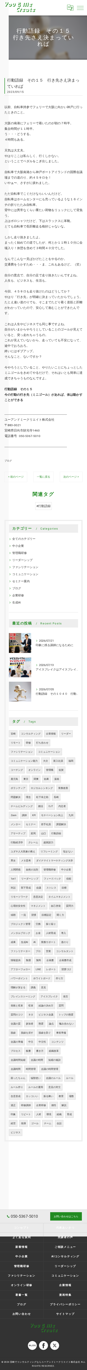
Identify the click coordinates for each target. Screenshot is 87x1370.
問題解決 (16, 797)
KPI (34, 815)
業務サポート (48, 942)
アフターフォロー (20, 969)
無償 (28, 960)
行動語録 (56, 833)
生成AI (16, 602)
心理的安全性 (18, 905)
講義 (33, 987)
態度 (41, 1023)
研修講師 (26, 1105)
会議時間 (16, 1069)
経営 (13, 1123)
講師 (24, 815)
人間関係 (16, 869)
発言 (65, 996)
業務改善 (63, 788)
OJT (50, 806)
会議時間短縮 (18, 1060)
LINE (38, 969)
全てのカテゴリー (23, 538)
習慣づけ (66, 969)
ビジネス (16, 1132)
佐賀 (61, 770)
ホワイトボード (41, 978)
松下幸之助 (42, 797)
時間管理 (31, 1069)
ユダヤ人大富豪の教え (23, 851)
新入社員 (58, 760)
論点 (51, 1023)
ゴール (35, 1123)
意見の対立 (54, 1087)
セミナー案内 (21, 581)
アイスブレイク (49, 996)
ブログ (8, 460)
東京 (25, 779)
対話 (13, 887)
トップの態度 (66, 1014)
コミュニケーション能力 (24, 760)
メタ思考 (26, 860)
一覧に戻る (43, 476)
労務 (38, 924)
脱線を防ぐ (45, 1032)
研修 (28, 742)
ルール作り (17, 1087)
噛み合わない (66, 1023)
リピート (26, 1114)
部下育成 (26, 887)
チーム (47, 1123)
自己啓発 (56, 905)
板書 (28, 1050)
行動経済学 (17, 842)
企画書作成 (65, 960)
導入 (63, 933)
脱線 (13, 1032)
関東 (36, 779)
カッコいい (32, 1096)
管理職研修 (19, 553)
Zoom (14, 815)
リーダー (66, 733)
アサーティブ (18, 833)
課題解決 (61, 824)
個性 (53, 1105)
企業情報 (51, 733)
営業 (48, 951)
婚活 (40, 806)
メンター (16, 824)
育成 (69, 1114)
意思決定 (38, 896)
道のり (64, 942)
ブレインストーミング (23, 996)
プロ (38, 951)
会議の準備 (17, 1041)
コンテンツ (57, 1041)
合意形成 (16, 1096)
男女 (13, 860)
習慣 (33, 915)
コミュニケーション (25, 574)
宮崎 (13, 733)
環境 (48, 1114)
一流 (23, 915)
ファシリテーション (25, 567)
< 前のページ (16, 476)
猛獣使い (36, 1078)
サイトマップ (65, 1313)
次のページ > (71, 476)
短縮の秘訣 (54, 1060)
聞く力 (60, 915)
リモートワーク (19, 896)
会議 (38, 887)
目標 (64, 887)
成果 (13, 942)
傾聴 (13, 915)
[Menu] (80, 8)
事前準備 (61, 1032)
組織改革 (54, 1050)
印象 (13, 1114)
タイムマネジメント (59, 896)
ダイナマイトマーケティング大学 (54, 860)
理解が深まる (18, 987)
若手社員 (46, 824)
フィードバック (52, 878)
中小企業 (18, 546)
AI (34, 942)
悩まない (68, 851)
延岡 (33, 833)
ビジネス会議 (46, 1014)
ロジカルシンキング (42, 788)
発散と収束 (17, 1005)
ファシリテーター (20, 951)
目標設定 (46, 915)
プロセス (16, 1050)
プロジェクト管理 (20, 924)
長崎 (56, 797)
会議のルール (53, 1078)
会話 (59, 1123)
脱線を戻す (27, 1032)
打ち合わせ (42, 742)
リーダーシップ (22, 560)
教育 (61, 1096)
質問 (61, 1005)
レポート (51, 969)
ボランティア (18, 788)
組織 (59, 1114)
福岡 (70, 760)
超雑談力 (48, 842)
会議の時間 (37, 1060)
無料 (38, 960)
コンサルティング (31, 733)
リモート (16, 742)
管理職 (49, 770)
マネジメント (38, 905)
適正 (13, 1105)
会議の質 (16, 1023)
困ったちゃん (18, 1078)
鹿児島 (14, 779)
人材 (38, 1114)
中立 (30, 1041)
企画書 (50, 960)
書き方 (40, 1050)
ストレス (51, 887)
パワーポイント (19, 978)
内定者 (62, 806)
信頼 (68, 878)
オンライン (34, 770)
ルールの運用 (35, 1087)
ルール (69, 1078)
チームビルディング (22, 806)
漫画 (56, 779)
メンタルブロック (20, 933)
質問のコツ (17, 1014)
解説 (64, 1105)
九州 (70, 815)
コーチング (17, 770)
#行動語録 (43, 506)
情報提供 (16, 960)
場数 (71, 1096)
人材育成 (51, 933)
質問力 (69, 905)
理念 (28, 797)
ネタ (30, 1014)
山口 (43, 833)
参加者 (29, 1023)
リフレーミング (49, 851)
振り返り (51, 924)
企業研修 (18, 595)
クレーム (33, 842)
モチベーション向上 (52, 815)
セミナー (31, 824)
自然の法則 (32, 869)
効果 (46, 779)
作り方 (59, 978)
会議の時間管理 (49, 1069)
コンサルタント (64, 951)
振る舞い (48, 1096)
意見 (43, 987)
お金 (38, 933)
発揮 (23, 1123)
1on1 (13, 878)
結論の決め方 (46, 1005)
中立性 (42, 1041)
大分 (45, 760)
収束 (30, 1005)
